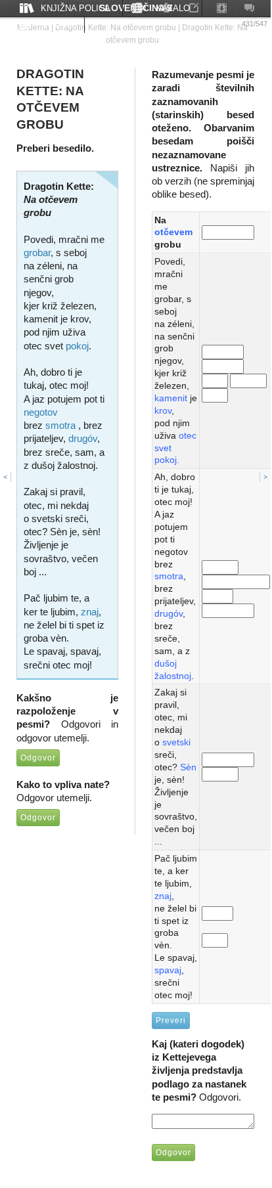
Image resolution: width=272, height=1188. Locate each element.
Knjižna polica (75, 8)
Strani (56, 25)
